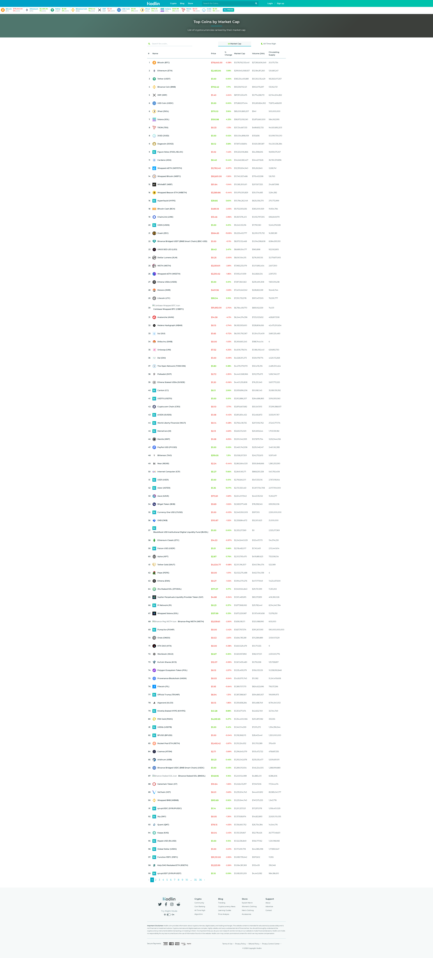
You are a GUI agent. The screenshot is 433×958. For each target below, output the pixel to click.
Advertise (269, 907)
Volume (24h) (258, 53)
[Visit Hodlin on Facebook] (166, 904)
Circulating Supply (274, 53)
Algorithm (199, 914)
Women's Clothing (249, 907)
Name (155, 53)
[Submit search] (256, 3)
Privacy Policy (240, 944)
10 (187, 879)
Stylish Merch (247, 903)
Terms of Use (227, 944)
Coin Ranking (200, 907)
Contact (269, 910)
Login (270, 3)
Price (213, 53)
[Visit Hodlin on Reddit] (178, 904)
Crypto (198, 899)
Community (199, 903)
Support (270, 899)
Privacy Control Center (271, 944)
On (173, 915)
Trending (221, 903)
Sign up (280, 3)
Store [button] (190, 3)
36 (200, 879)
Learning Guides (224, 910)
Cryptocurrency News (226, 907)
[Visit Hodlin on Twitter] (160, 904)
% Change (228, 53)
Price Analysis (223, 914)
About (268, 903)
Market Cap (235, 44)
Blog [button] (182, 3)
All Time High (269, 44)
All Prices (228, 10)
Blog (220, 899)
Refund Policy (254, 944)
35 (195, 879)
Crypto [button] (173, 3)
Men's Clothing (248, 910)
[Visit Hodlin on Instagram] (172, 904)
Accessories (246, 914)
